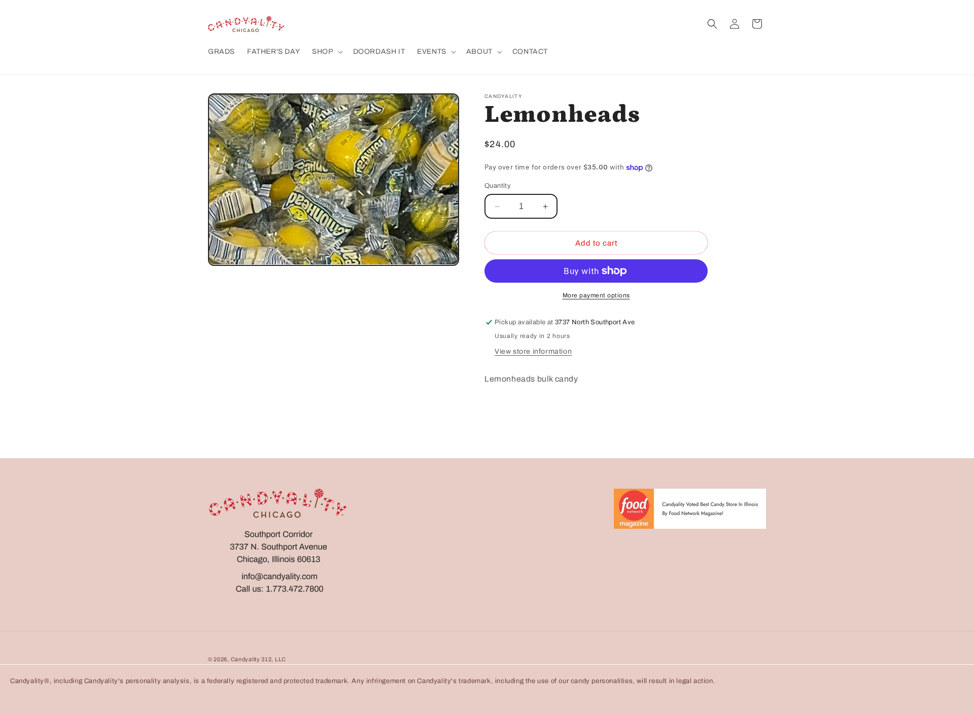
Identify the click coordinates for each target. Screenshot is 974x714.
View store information (533, 351)
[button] (326, 51)
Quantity (497, 185)
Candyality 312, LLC (258, 659)
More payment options (596, 295)
